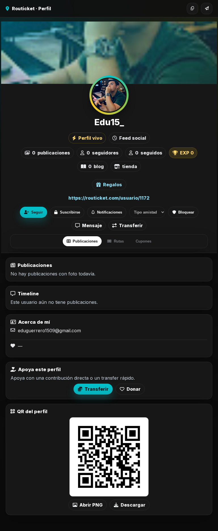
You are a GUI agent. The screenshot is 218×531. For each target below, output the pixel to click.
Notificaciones (109, 212)
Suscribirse (70, 212)
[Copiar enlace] (192, 8)
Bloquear (186, 212)
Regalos (112, 184)
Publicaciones (85, 241)
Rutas (119, 241)
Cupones (143, 241)
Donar (134, 389)
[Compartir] (206, 8)
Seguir (37, 212)
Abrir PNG (90, 505)
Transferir (131, 225)
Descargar (133, 505)
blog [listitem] (96, 166)
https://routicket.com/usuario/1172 (109, 198)
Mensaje (92, 225)
